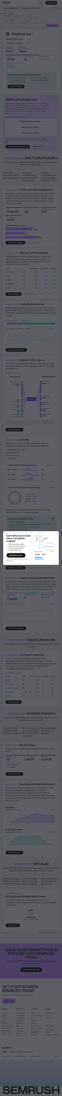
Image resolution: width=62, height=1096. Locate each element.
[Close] (57, 533)
